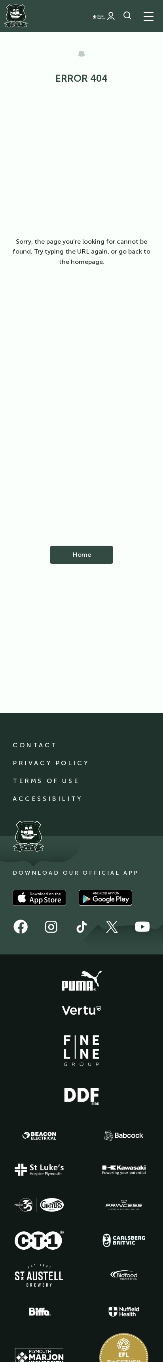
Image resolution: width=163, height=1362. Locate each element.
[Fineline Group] (81, 1050)
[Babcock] (123, 1135)
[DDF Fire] (81, 1095)
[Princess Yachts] (123, 1205)
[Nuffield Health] (123, 1312)
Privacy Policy (51, 763)
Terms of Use (46, 781)
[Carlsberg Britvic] (123, 1240)
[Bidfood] (123, 1275)
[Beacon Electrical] (39, 1136)
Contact (35, 745)
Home (81, 554)
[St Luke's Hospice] (39, 1170)
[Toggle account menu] (111, 16)
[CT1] (39, 1240)
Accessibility (48, 798)
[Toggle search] (127, 16)
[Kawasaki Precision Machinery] (123, 1170)
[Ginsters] (39, 1205)
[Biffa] (39, 1312)
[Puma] (81, 981)
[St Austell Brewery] (39, 1275)
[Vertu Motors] (81, 1010)
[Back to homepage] (16, 16)
